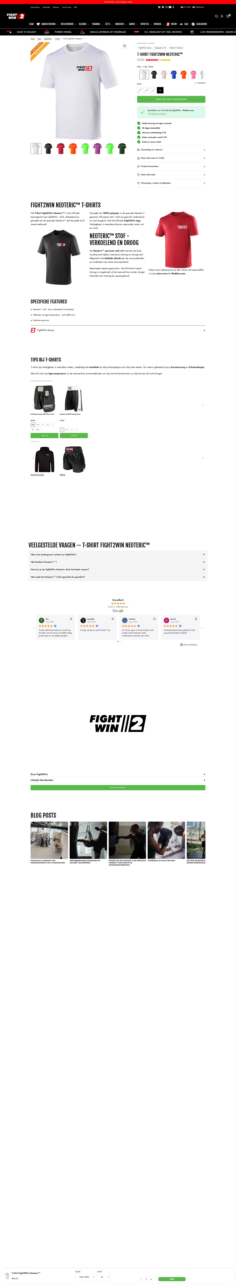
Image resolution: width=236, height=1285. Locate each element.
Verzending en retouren (152, 149)
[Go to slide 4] (118, 641)
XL (33, 430)
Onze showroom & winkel (152, 158)
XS (38, 425)
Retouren (56, 7)
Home (33, 39)
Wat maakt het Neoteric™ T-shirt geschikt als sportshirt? (58, 577)
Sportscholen (35, 7)
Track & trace (66, 7)
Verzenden (46, 7)
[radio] (144, 74)
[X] (163, 7)
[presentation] (204, 74)
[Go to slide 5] (120, 641)
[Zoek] (216, 16)
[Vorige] (33, 405)
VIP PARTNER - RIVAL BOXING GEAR (118, 2)
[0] (227, 16)
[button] (192, 7)
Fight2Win (48, 39)
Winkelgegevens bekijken (157, 113)
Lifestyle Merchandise (118, 780)
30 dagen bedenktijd (151, 128)
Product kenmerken (149, 166)
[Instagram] (166, 7)
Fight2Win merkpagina (118, 788)
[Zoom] (125, 46)
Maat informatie (148, 174)
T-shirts (57, 39)
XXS (33, 425)
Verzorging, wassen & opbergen (156, 183)
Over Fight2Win (118, 774)
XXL (38, 430)
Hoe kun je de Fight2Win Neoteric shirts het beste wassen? (60, 569)
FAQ (75, 7)
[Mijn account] (222, 16)
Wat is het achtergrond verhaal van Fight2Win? (53, 554)
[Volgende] (203, 405)
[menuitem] (36, 7)
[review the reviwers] (71, 619)
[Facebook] (159, 7)
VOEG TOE (44, 435)
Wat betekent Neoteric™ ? (44, 562)
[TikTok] (173, 7)
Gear (39, 39)
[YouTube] (170, 7)
